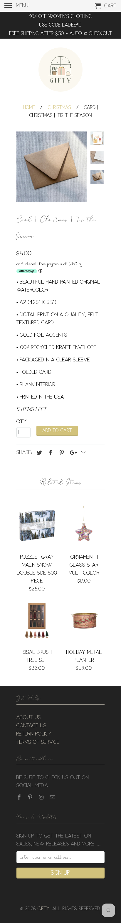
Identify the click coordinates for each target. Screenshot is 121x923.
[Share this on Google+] (71, 453)
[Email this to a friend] (83, 453)
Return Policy (34, 734)
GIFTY (44, 909)
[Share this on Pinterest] (60, 453)
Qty (21, 421)
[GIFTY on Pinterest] (31, 797)
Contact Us (31, 725)
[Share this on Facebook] (49, 453)
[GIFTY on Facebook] (19, 797)
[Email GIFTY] (53, 797)
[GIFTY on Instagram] (42, 797)
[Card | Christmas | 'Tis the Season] (51, 166)
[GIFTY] (60, 70)
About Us (28, 717)
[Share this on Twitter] (38, 453)
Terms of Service (37, 742)
